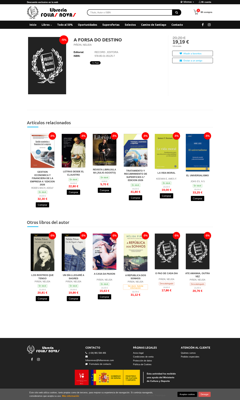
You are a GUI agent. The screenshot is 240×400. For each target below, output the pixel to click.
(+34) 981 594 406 (97, 353)
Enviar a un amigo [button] (192, 60)
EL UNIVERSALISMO (197, 175)
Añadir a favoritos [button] (192, 53)
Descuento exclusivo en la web (42, 2)
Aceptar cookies (187, 394)
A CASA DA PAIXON (104, 274)
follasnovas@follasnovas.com (99, 360)
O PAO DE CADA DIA (166, 273)
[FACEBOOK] (202, 24)
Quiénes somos (188, 353)
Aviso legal (138, 353)
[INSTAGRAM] (209, 24)
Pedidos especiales (190, 356)
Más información (70, 396)
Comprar (42, 204)
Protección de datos (142, 360)
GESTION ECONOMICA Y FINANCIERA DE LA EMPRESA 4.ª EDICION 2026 (42, 178)
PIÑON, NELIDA (83, 44)
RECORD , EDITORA (106, 52)
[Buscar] (176, 12)
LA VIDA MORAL (167, 173)
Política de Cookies (142, 364)
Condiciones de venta (143, 356)
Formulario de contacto (100, 364)
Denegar (204, 394)
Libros (46, 24)
